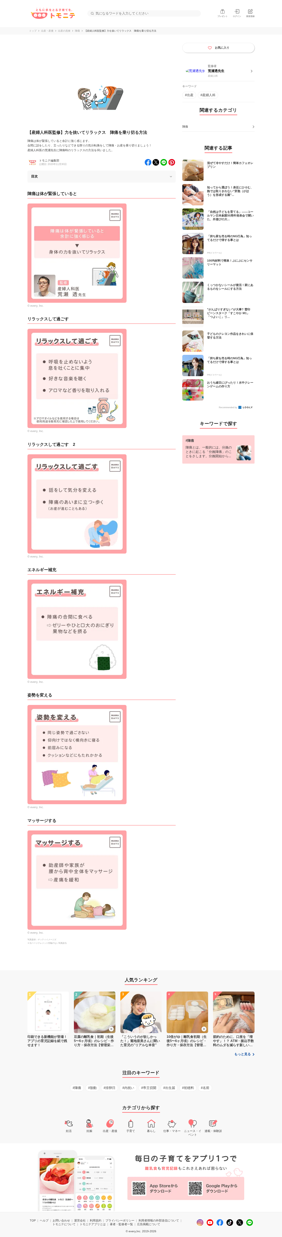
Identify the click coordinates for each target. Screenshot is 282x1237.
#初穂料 (188, 1088)
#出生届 (169, 1088)
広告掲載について (148, 1224)
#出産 (189, 95)
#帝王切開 (148, 1088)
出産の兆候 (64, 30)
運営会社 (80, 1220)
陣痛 (77, 30)
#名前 (205, 1088)
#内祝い (128, 1088)
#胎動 (92, 1088)
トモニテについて (64, 1224)
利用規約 (95, 1220)
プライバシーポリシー (119, 1220)
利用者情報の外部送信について (159, 1220)
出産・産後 (47, 30)
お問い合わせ (61, 1220)
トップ (33, 30)
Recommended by (228, 407)
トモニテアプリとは (93, 1224)
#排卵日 (109, 1088)
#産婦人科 (208, 95)
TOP (33, 1220)
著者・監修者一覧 (121, 1224)
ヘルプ (44, 1220)
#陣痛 (77, 1088)
